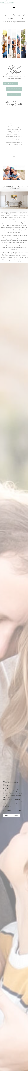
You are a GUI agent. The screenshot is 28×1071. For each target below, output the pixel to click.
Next (25, 43)
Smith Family (10, 83)
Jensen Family (14, 89)
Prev (2, 43)
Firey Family (14, 94)
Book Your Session (11, 815)
